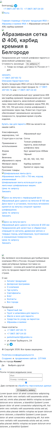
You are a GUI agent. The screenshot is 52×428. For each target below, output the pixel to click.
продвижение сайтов (25, 358)
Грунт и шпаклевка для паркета (23, 313)
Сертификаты (14, 293)
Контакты (11, 299)
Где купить (12, 290)
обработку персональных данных (34, 385)
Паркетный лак (14, 310)
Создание (7, 358)
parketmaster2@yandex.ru (19, 337)
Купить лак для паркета (14, 124)
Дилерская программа (18, 284)
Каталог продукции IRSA (34, 20)
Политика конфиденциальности (18, 355)
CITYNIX (42, 358)
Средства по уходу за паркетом (23, 319)
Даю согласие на (26, 385)
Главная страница (11, 20)
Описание (7, 81)
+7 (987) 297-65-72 (13, 9)
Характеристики (20, 81)
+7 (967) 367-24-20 (33, 9)
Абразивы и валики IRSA (14, 23)
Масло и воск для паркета (20, 316)
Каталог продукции (16, 281)
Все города (12, 302)
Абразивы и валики (16, 322)
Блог (9, 296)
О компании (13, 287)
